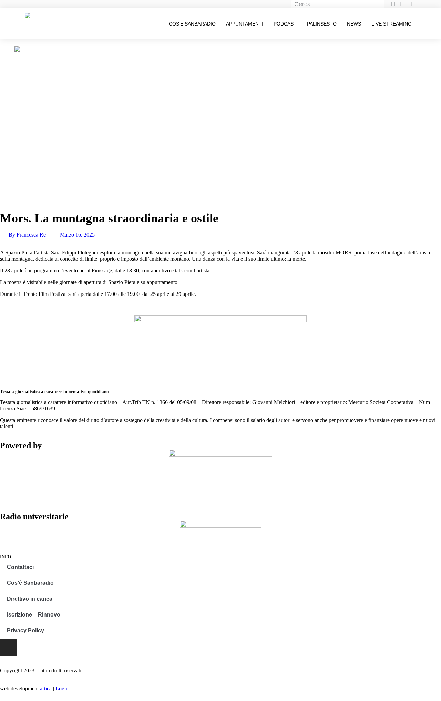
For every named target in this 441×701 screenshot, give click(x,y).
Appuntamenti (244, 24)
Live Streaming (391, 24)
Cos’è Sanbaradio (192, 24)
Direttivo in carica (29, 599)
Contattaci (20, 567)
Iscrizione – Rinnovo (33, 615)
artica (46, 688)
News (354, 24)
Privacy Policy (25, 630)
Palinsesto (322, 24)
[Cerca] (380, 4)
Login (62, 688)
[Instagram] (8, 647)
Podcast (285, 24)
